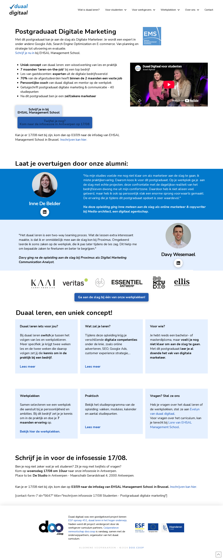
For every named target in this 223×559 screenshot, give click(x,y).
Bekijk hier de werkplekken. (40, 431)
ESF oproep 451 (77, 520)
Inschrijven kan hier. (74, 139)
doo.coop (136, 547)
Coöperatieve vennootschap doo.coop (93, 529)
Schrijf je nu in (24, 53)
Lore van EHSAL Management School (171, 424)
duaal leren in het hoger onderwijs (107, 520)
